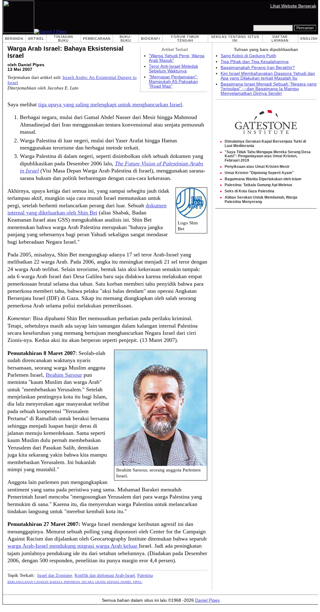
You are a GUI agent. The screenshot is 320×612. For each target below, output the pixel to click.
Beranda (14, 38)
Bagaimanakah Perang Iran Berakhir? (258, 67)
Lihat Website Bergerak (293, 6)
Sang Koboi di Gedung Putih (248, 55)
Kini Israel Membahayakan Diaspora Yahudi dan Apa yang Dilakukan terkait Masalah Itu (268, 76)
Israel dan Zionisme (54, 575)
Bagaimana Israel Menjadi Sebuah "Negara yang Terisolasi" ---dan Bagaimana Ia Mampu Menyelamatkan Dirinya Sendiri (269, 89)
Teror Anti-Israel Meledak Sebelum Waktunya (173, 68)
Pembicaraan (97, 38)
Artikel (36, 38)
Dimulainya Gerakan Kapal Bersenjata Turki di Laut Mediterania (265, 143)
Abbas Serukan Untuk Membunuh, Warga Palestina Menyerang (261, 199)
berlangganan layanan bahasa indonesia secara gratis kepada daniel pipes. (75, 581)
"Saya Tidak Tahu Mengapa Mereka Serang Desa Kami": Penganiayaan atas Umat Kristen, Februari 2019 (268, 156)
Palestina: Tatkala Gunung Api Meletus (258, 185)
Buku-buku (126, 38)
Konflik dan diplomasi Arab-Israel (105, 575)
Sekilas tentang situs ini (235, 38)
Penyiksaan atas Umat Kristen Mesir (257, 166)
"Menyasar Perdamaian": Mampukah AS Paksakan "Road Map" (173, 82)
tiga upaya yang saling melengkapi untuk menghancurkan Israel (110, 104)
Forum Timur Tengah (185, 38)
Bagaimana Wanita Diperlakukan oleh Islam (263, 179)
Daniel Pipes (207, 600)
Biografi (150, 38)
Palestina (145, 575)
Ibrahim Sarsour (64, 375)
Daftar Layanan (280, 38)
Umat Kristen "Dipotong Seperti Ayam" (259, 173)
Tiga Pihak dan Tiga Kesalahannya (255, 61)
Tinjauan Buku (63, 38)
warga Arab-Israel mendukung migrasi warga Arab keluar (73, 546)
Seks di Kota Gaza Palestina (249, 191)
